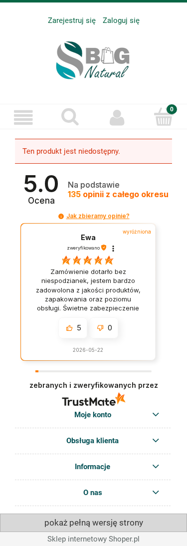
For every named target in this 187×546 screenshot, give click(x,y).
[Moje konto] (117, 117)
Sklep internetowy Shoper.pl (93, 539)
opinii (118, 194)
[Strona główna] (94, 58)
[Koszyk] (163, 117)
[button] (23, 117)
